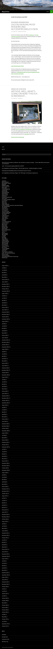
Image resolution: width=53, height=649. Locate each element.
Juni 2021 (4, 409)
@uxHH (3, 149)
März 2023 (4, 360)
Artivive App (21, 137)
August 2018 (4, 472)
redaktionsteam (5, 240)
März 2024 (4, 333)
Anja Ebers (4, 180)
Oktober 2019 (5, 444)
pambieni (4, 236)
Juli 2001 (3, 614)
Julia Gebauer (4, 216)
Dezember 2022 (5, 367)
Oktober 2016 (5, 519)
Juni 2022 (4, 381)
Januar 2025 (4, 309)
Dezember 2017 (5, 488)
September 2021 (5, 402)
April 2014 (4, 567)
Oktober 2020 (5, 428)
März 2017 (4, 507)
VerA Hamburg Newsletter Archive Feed (10, 256)
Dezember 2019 (5, 442)
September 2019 (5, 447)
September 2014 (5, 556)
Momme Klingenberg (6, 229)
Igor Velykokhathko (6, 206)
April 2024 (4, 330)
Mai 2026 (4, 272)
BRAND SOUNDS (5, 185)
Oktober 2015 (5, 537)
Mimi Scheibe (4, 228)
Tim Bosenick (4, 249)
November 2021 (5, 398)
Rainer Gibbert (5, 239)
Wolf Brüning (4, 257)
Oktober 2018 (5, 467)
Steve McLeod (5, 244)
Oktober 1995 (5, 626)
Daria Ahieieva (5, 193)
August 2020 (4, 433)
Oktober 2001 (5, 612)
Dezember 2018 (5, 463)
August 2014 (4, 558)
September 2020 (5, 430)
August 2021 (4, 405)
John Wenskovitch (5, 213)
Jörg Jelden (4, 214)
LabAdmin (4, 220)
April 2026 (4, 274)
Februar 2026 (4, 279)
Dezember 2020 (5, 423)
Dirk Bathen (4, 196)
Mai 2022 (4, 384)
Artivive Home (14, 137)
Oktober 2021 (5, 400)
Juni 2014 (4, 563)
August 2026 (4, 265)
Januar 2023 (4, 365)
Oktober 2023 (5, 344)
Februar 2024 (4, 335)
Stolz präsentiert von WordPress (7, 647)
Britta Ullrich (4, 187)
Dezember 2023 (5, 340)
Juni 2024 (4, 326)
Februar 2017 (4, 509)
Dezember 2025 (5, 284)
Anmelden (4, 634)
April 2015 (4, 544)
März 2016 (4, 528)
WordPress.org (5, 641)
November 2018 (5, 465)
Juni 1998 (4, 621)
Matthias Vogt (5, 227)
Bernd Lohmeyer (22, 31)
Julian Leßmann (5, 218)
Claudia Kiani (4, 190)
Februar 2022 (4, 391)
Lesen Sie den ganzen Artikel (17, 66)
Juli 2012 (3, 588)
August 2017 (4, 495)
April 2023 (4, 358)
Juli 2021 (3, 407)
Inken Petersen (5, 208)
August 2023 (4, 349)
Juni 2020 (4, 435)
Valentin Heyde (5, 254)
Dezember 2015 (5, 533)
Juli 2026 (3, 267)
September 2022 (5, 374)
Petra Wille (4, 237)
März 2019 (4, 458)
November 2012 (5, 584)
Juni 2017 (4, 500)
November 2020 (5, 426)
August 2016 (4, 521)
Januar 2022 (4, 393)
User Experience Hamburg (7, 251)
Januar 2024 (4, 337)
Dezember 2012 (5, 581)
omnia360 (4, 235)
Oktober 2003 (5, 605)
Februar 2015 (4, 549)
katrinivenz (4, 219)
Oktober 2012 (5, 586)
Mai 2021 (4, 412)
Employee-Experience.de (7, 197)
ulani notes (4, 250)
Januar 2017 (4, 512)
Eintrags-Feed (5, 636)
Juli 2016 (3, 523)
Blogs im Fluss (5, 11)
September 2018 (5, 470)
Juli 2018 (3, 474)
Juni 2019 (4, 451)
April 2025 (4, 302)
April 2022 (4, 386)
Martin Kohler (4, 226)
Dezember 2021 (5, 395)
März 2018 (4, 484)
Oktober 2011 (5, 593)
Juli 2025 (3, 295)
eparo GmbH (4, 198)
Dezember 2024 (5, 312)
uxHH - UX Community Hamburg (8, 253)
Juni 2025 (4, 298)
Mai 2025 (4, 300)
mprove (20, 98)
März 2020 (4, 437)
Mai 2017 (4, 502)
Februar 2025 (4, 307)
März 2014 (4, 570)
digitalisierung (14, 22)
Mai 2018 (4, 479)
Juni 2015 (4, 540)
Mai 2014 (4, 565)
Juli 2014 (3, 561)
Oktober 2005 (5, 598)
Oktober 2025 (5, 288)
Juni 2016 (4, 526)
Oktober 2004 (5, 600)
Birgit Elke (4, 184)
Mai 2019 (4, 454)
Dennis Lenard (5, 194)
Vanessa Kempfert (6, 255)
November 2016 (5, 516)
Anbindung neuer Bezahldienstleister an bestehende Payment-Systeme (16, 170)
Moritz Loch (4, 230)
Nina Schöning (5, 234)
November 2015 (5, 535)
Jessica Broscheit (5, 211)
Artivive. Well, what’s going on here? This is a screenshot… (24, 93)
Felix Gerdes (4, 203)
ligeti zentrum (4, 223)
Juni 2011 (4, 595)
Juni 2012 (4, 591)
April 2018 (4, 481)
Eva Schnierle (4, 200)
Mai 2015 (4, 542)
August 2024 (4, 321)
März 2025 (4, 305)
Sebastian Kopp (5, 242)
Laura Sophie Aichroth (6, 221)
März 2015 (4, 547)
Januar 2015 (4, 551)
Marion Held (4, 225)
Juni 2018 (4, 477)
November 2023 (5, 342)
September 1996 (5, 623)
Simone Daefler (5, 243)
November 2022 (5, 370)
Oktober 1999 (5, 619)
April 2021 (4, 414)
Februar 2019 (4, 460)
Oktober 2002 (5, 609)
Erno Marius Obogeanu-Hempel (8, 199)
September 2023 (5, 347)
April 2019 (4, 456)
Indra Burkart (4, 207)
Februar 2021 (4, 419)
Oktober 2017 (5, 493)
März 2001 (4, 616)
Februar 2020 (4, 440)
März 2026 (4, 277)
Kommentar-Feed (5, 639)
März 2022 (4, 388)
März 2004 (4, 602)
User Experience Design (24, 22)
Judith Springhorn (5, 215)
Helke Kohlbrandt (5, 204)
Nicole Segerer (5, 233)
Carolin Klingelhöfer (6, 189)
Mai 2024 (4, 328)
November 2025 (5, 286)
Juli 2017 (3, 498)
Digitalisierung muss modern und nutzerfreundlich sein (24, 26)
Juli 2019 (3, 449)
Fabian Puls (4, 201)
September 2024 (5, 319)
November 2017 (5, 491)
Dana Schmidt (4, 191)
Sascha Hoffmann (5, 241)
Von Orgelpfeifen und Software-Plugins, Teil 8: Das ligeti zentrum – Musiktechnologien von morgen (22, 168)
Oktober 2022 (5, 372)
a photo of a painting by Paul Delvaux (23, 129)
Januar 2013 (4, 579)
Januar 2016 (4, 530)
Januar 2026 (4, 281)
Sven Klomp (4, 247)
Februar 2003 (4, 607)
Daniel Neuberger (5, 192)
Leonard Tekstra (5, 222)
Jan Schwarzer (5, 210)
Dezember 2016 (5, 514)
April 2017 (4, 505)
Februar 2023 (4, 363)
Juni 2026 (4, 270)
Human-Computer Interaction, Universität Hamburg (12, 205)
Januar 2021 (4, 421)
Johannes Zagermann (6, 212)
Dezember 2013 (5, 572)
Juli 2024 (3, 323)
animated (27, 134)
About (48, 11)
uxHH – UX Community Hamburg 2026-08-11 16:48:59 (13, 166)
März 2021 (4, 416)
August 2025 (4, 293)
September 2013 (5, 574)
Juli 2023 (3, 351)
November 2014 (5, 554)
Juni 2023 (4, 353)
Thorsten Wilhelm (5, 248)
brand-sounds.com (5, 186)
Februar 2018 (4, 486)
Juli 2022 (3, 379)
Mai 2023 (4, 356)
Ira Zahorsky (31, 35)
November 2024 (5, 314)
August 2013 (4, 577)
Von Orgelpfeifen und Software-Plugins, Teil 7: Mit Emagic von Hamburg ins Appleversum (20, 172)
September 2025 (5, 291)
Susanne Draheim (5, 246)
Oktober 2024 (5, 316)
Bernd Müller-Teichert (6, 183)
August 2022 (4, 377)
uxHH (3, 146)
